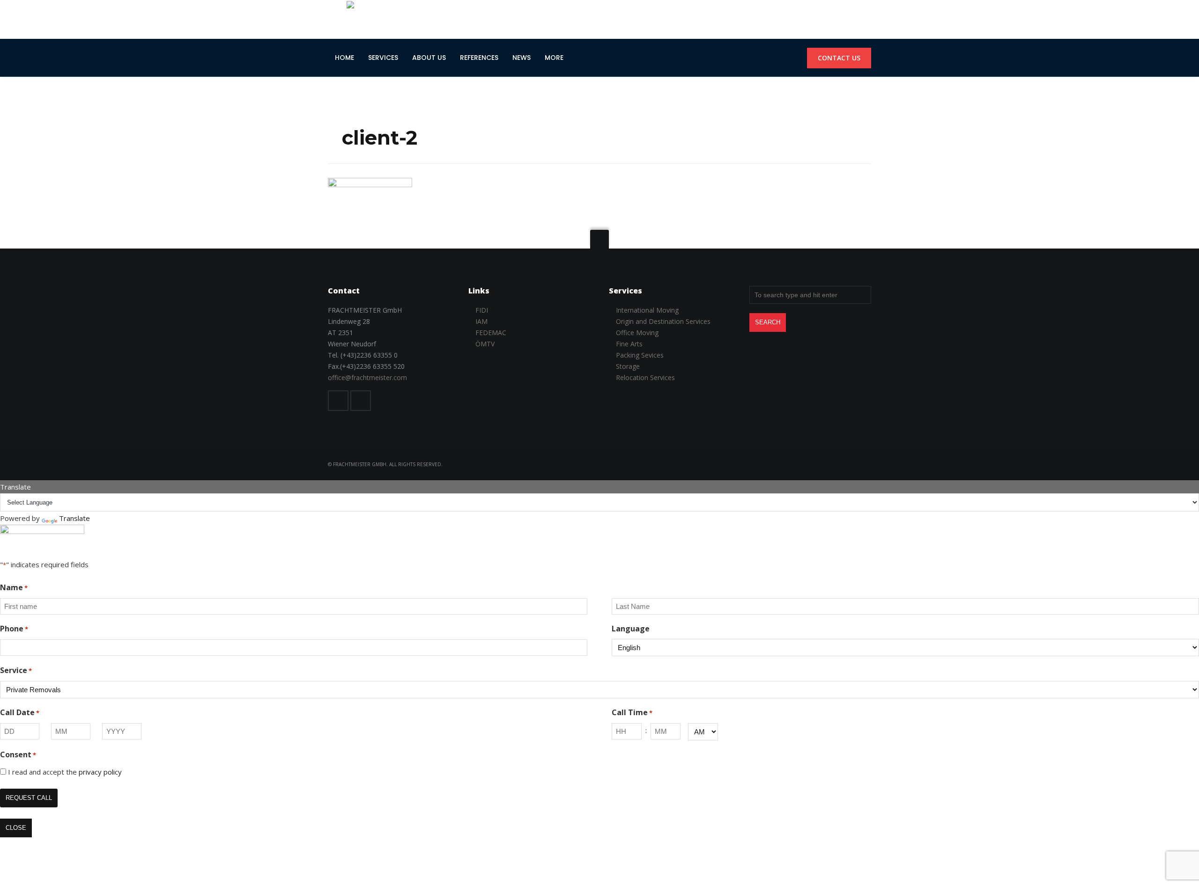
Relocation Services (645, 377)
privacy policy (100, 771)
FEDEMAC (490, 332)
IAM (481, 321)
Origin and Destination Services (663, 321)
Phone (14, 628)
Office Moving (637, 332)
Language (631, 628)
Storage (628, 366)
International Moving (647, 310)
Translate (74, 518)
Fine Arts (629, 343)
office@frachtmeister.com (367, 377)
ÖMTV (485, 343)
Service (16, 670)
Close (16, 827)
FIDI (481, 310)
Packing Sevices (640, 355)
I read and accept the (65, 771)
